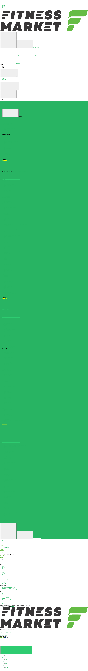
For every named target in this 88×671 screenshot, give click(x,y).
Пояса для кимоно (7, 292)
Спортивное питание (5, 203)
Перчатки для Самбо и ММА (9, 285)
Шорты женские (7, 476)
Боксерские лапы (7, 253)
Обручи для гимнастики (8, 191)
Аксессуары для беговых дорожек (10, 128)
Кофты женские (7, 473)
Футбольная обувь (7, 419)
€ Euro (3, 78)
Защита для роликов (7, 496)
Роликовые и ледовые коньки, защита (8, 491)
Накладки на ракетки (8, 336)
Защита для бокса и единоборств (8, 260)
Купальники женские (8, 363)
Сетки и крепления (7, 340)
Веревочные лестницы (8, 142)
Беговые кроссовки (7, 490)
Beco (3, 569)
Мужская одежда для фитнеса (9, 484)
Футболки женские (7, 467)
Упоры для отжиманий (8, 243)
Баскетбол (4, 387)
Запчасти (6, 495)
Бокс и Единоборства (6, 249)
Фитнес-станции (7, 122)
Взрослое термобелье (8, 507)
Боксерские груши (7, 266)
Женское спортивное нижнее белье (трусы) (11, 470)
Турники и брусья (7, 158)
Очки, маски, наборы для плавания (8, 370)
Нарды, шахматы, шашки (8, 405)
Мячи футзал (6, 414)
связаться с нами (7, 563)
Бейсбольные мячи (7, 398)
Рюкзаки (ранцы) (7, 215)
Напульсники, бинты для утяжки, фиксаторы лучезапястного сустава (16, 224)
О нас (3, 2)
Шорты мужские (7, 486)
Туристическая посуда (6, 452)
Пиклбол (3, 346)
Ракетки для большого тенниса (9, 329)
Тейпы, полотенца (7, 225)
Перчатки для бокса (7, 283)
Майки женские (7, 474)
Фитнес (3, 230)
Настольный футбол (7, 407)
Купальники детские (7, 364)
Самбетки (6, 277)
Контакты (4, 6)
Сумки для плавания (7, 358)
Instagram (5, 635)
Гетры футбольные (7, 410)
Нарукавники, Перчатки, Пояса (9, 357)
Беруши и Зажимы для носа (9, 352)
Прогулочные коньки (7, 497)
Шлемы (5, 501)
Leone (3, 574)
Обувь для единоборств (6, 274)
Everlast (3, 568)
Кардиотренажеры (5, 124)
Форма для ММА (7, 294)
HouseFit (3, 567)
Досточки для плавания (8, 353)
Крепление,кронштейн (8, 270)
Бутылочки (6, 247)
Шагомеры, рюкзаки (5, 456)
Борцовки (6, 275)
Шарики (5, 345)
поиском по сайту (19, 563)
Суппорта (4, 219)
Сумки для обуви (7, 218)
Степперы (6, 133)
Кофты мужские (7, 481)
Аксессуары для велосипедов (9, 462)
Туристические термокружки (9, 453)
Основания (6, 337)
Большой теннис (5, 324)
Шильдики (6, 520)
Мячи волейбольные (7, 402)
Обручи (5, 241)
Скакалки (6, 242)
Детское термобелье (8, 508)
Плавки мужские (7, 368)
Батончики (6, 206)
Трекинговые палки (7, 450)
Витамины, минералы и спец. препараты (11, 207)
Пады (5, 257)
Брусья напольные (7, 148)
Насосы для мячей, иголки (8, 382)
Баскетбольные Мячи (8, 390)
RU (3, 66)
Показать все (6, 421)
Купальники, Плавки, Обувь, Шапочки (8, 362)
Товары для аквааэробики (8, 359)
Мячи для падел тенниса (8, 347)
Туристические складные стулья (9, 451)
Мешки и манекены (5, 265)
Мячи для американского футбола (10, 386)
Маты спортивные (7, 154)
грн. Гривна (4, 80)
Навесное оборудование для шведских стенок (10, 141)
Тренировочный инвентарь (9, 416)
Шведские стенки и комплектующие (8, 155)
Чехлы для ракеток (7, 342)
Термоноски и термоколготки (9, 510)
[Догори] (8, 645)
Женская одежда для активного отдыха (9, 464)
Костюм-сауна (6, 291)
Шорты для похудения (8, 201)
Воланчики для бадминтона (9, 320)
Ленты (6, 521)
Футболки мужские (7, 480)
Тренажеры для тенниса (8, 331)
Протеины (6, 212)
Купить (3, 179)
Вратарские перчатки (8, 409)
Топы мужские (6, 485)
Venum (3, 573)
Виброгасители (7, 325)
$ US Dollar (4, 79)
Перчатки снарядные (8, 286)
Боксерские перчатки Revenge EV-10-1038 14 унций (18, 309)
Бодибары (6, 231)
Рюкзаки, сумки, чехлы (8, 458)
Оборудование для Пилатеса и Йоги (10, 240)
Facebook (2, 635)
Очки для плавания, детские (9, 376)
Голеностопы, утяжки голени (9, 220)
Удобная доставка (7, 547)
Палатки (5, 447)
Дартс (5, 404)
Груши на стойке (7, 269)
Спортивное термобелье (8, 509)
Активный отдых (5, 459)
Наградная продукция (6, 513)
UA (3, 67)
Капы (5, 263)
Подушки (5, 258)
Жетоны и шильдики (5, 518)
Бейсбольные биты (7, 396)
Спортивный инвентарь (6, 146)
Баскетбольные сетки (8, 391)
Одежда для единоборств (6, 287)
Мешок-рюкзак (7, 214)
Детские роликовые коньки (9, 493)
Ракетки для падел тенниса (10, 346)
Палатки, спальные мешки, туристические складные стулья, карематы (14, 445)
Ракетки (5, 259)
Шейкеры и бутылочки (6, 246)
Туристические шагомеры (8, 457)
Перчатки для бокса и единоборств (8, 281)
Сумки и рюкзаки (5, 213)
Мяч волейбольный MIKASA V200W (8, 434)
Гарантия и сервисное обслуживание (8, 599)
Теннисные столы (7, 341)
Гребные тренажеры (7, 129)
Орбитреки (6, 130)
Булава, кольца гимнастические (9, 189)
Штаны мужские (7, 487)
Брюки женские (7, 469)
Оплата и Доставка (5, 4)
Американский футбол (6, 385)
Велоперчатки (6, 463)
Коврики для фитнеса (8, 236)
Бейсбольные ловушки (8, 397)
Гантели (5, 149)
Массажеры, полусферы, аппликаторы (10, 229)
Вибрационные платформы (7, 123)
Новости (3, 603)
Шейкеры (6, 248)
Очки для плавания (7, 375)
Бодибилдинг (4, 181)
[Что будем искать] (8, 36)
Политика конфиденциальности (7, 600)
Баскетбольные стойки (8, 392)
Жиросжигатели (7, 209)
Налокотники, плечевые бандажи (10, 223)
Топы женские (6, 475)
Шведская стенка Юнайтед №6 (17, 171)
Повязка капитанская (8, 415)
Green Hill (3, 572)
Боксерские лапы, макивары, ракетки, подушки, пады (11, 251)
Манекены (6, 271)
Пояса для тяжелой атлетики (9, 186)
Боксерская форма (7, 288)
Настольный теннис (5, 334)
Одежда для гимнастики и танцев (10, 192)
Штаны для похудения (8, 202)
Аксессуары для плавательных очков (10, 371)
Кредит (3, 5)
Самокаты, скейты (5, 502)
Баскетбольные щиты (8, 393)
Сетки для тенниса (7, 330)
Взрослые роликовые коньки (9, 492)
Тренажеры (4, 118)
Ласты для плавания (7, 354)
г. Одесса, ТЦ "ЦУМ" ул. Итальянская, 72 (9, 588)
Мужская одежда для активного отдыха (9, 479)
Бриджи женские (7, 468)
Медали (8, 521)
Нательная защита (7, 264)
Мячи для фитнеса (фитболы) (9, 237)
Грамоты (5, 515)
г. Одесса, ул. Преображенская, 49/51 (8, 587)
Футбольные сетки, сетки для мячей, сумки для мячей (13, 420)
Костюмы (6, 198)
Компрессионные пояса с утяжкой (10, 185)
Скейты (5, 504)
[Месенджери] (16, 650)
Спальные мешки (7, 448)
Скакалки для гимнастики (8, 195)
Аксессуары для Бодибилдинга (9, 184)
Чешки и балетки (7, 196)
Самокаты (6, 503)
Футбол (3, 408)
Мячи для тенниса (7, 328)
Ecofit (3, 566)
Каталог (19, 108)
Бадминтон (4, 319)
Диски (5, 153)
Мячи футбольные (7, 413)
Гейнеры (5, 208)
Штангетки (6, 280)
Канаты (5, 143)
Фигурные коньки (7, 498)
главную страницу (33, 563)
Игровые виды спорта (6, 379)
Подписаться (11, 606)
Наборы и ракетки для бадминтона (10, 323)
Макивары (6, 252)
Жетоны (5, 519)
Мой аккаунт (18, 63)
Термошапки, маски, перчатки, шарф (10, 512)
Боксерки (6, 276)
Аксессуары (4, 351)
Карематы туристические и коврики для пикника (12, 446)
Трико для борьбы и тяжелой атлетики (10, 293)
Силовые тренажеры (5, 119)
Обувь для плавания (7, 365)
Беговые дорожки (7, 125)
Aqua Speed (4, 571)
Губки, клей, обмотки (7, 335)
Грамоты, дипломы (5, 514)
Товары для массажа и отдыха (7, 226)
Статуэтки (11, 521)
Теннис (3, 318)
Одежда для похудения (6, 197)
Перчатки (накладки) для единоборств (11, 282)
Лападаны (6, 254)
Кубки (3, 521)
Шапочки (6, 369)
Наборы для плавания (8, 374)
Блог (3, 7)
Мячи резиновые (7, 381)
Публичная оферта (5, 602)
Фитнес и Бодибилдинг (6, 180)
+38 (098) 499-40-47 (3, 632)
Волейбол (4, 399)
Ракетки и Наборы (7, 339)
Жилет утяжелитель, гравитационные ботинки (12, 235)
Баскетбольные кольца (8, 388)
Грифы (5, 152)
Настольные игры (5, 403)
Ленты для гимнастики (8, 190)
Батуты (5, 147)
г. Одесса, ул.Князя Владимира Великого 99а (10, 589)
